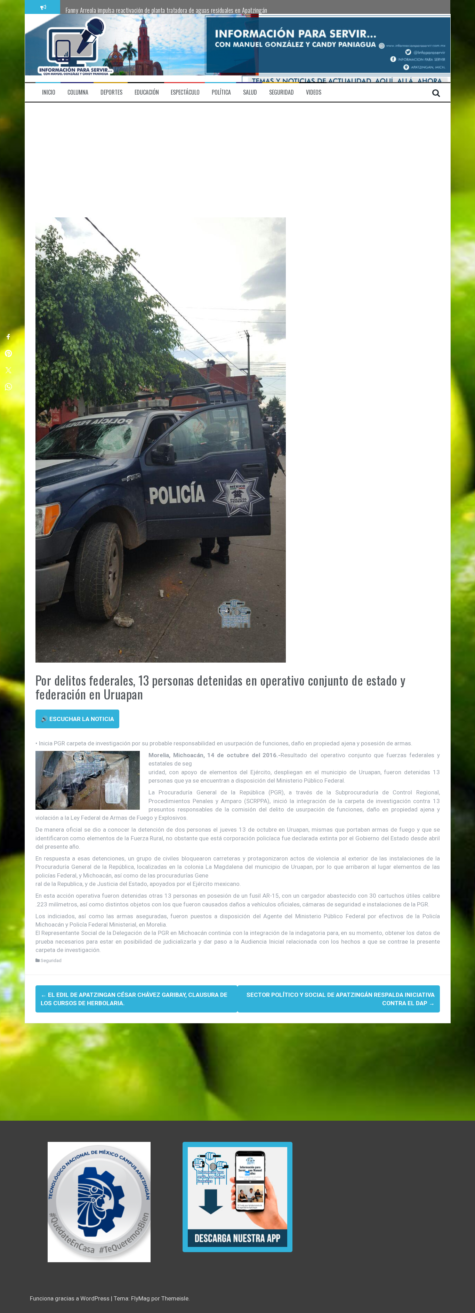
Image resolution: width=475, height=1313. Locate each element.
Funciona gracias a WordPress (70, 1298)
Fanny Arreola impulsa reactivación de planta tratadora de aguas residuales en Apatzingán (166, 10)
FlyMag (140, 1298)
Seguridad (51, 960)
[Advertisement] (237, 165)
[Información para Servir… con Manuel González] (75, 47)
